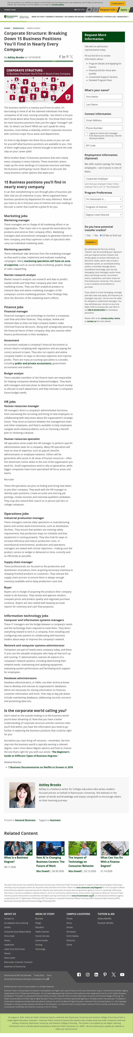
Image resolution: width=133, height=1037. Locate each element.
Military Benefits (104, 918)
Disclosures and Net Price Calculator (17, 975)
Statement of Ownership (14, 966)
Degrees (7, 28)
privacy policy (58, 4)
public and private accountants (33, 363)
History (7, 940)
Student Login (10, 10)
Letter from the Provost (14, 949)
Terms (49, 975)
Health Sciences (42, 931)
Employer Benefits (105, 923)
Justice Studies (41, 940)
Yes (89, 235)
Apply (124, 9)
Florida (69, 918)
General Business (25, 820)
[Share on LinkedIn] (63, 57)
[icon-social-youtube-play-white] (122, 975)
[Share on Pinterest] (67, 57)
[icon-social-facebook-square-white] (79, 975)
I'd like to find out (111, 235)
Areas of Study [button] (38, 17)
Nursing (38, 944)
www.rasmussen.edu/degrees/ (89, 887)
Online (69, 944)
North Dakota (72, 936)
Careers (7, 927)
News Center (9, 957)
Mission (7, 953)
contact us (91, 321)
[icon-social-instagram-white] (88, 975)
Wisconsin (70, 940)
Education (39, 927)
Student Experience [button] (94, 17)
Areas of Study (45, 914)
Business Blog (18, 28)
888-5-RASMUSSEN (96, 310)
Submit (90, 242)
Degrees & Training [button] (54, 17)
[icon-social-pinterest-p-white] (105, 975)
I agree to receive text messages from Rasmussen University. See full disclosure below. (105, 136)
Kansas (69, 927)
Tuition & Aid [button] (110, 17)
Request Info (107, 9)
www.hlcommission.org (82, 895)
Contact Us (9, 918)
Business (39, 918)
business (55, 820)
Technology (40, 949)
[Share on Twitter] (71, 57)
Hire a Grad (9, 936)
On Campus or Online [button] (74, 17)
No (96, 235)
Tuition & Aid (106, 914)
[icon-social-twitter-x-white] (114, 975)
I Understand (116, 3)
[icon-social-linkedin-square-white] (96, 975)
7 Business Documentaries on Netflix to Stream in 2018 (40, 767)
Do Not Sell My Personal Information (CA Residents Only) (25, 979)
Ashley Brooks (16, 57)
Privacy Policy (39, 975)
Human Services (42, 936)
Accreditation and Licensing (16, 923)
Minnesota (71, 931)
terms (117, 318)
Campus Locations (78, 914)
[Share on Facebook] (59, 57)
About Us (10, 914)
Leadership (9, 944)
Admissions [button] (122, 17)
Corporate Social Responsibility (17, 931)
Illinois (69, 923)
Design (38, 923)
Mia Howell (43, 871)
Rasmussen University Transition (18, 962)
